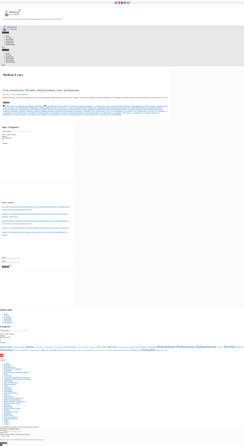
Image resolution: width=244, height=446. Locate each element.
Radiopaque (78, 111)
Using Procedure (100, 111)
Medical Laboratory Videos (12, 403)
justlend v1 (5, 214)
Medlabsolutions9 (45, 108)
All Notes (9, 37)
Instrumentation (30, 106)
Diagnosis (85, 347)
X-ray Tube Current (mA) (74, 114)
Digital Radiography (124, 106)
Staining (6, 420)
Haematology (10, 41)
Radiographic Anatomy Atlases (107, 108)
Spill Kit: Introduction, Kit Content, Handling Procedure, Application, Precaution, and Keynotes (40, 228)
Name (2, 430)
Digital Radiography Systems (140, 106)
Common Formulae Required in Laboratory (17, 377)
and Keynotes (62, 106)
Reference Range (89, 350)
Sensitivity (97, 350)
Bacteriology (9, 39)
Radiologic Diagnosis (68, 109)
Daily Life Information (18, 106)
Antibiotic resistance (19, 347)
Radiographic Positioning (139, 108)
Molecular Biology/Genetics (12, 408)
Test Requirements (118, 350)
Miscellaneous (39, 106)
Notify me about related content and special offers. (15, 434)
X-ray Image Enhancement (75, 113)
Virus (166, 350)
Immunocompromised (123, 347)
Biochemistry (10, 43)
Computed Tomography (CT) (87, 106)
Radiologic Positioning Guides (138, 109)
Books (6, 374)
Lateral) (5, 108)
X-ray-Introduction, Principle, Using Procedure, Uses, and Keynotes (41, 90)
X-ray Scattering (31, 114)
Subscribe (3, 443)
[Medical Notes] (9, 30)
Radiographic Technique (17, 109)
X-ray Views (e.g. (104, 114)
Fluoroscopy (153, 106)
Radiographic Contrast (124, 108)
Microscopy (7, 405)
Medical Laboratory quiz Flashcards (14, 401)
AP (68, 106)
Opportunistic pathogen (34, 350)
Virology (6, 424)
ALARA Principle (51, 106)
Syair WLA (5, 228)
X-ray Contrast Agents (139, 111)
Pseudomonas (73, 350)
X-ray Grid (63, 113)
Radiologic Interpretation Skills (104, 109)
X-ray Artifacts (127, 111)
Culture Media (8, 381)
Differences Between (10, 384)
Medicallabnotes (23, 108)
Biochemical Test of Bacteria (12, 369)
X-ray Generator (54, 113)
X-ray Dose (150, 111)
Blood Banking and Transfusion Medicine (16, 372)
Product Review (9, 415)
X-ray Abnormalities (116, 111)
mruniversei (61, 108)
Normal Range (24, 350)
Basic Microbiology (10, 367)
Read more (6, 102)
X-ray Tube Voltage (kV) (90, 114)
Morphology (239, 347)
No (8, 436)
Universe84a (87, 111)
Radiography (30, 109)
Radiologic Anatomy (41, 109)
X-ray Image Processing (91, 113)
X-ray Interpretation (106, 113)
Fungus (103, 347)
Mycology (17, 350)
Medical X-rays (13, 108)
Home (7, 36)
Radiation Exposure (80, 108)
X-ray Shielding (42, 114)
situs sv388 (5, 207)
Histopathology (10, 44)
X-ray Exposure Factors (19, 113)
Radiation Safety (92, 108)
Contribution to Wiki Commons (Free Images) (17, 379)
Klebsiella (143, 347)
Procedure (66, 350)
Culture (80, 347)
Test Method (109, 350)
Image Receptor (162, 106)
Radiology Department (48, 111)
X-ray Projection (136, 113)
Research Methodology (11, 418)
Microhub (54, 108)
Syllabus (6, 422)
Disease (6, 386)
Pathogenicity (45, 350)
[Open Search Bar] (3, 48)
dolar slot (4, 221)
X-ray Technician (52, 114)
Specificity (103, 350)
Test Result (126, 350)
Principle (71, 108)
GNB (109, 347)
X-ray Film (31, 113)
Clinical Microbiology (48, 347)
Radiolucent (70, 111)
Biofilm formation (39, 347)
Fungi (98, 347)
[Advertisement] (36, 166)
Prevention (53, 350)
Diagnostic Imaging (111, 106)
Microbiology (220, 347)
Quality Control (80, 350)
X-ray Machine (116, 113)
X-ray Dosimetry (160, 111)
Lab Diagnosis (151, 347)
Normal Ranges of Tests (11, 412)
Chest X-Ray (73, 106)
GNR (114, 347)
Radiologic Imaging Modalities (85, 109)
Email (2, 432)
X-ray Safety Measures (19, 114)
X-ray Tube (62, 114)
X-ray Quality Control (149, 113)
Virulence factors (160, 350)
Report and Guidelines (10, 417)
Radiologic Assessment (55, 109)
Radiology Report (60, 111)
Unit (139, 350)
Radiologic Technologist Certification (14, 111)
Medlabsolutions (34, 108)
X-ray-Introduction (115, 114)
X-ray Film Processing (42, 113)
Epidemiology (92, 347)
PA (66, 108)
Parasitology (7, 413)
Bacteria (30, 346)
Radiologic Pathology (121, 109)
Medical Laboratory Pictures (12, 400)
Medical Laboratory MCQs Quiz (14, 398)
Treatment (133, 350)
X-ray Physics (126, 113)
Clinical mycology (58, 347)
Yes (3, 436)
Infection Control (134, 347)
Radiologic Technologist (155, 109)
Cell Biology (8, 375)
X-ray (107, 111)
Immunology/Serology (10, 393)
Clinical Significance (70, 347)
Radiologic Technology (33, 111)
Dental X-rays (100, 106)
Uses (92, 111)
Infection (6, 394)
